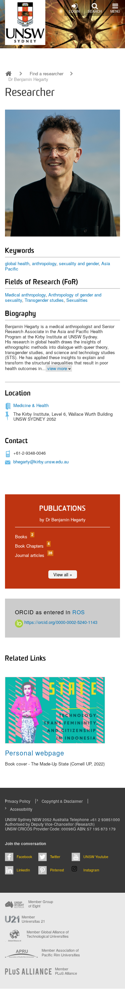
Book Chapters (32, 546)
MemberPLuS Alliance (66, 971)
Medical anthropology (25, 294)
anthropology (44, 263)
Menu (115, 11)
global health (17, 263)
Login (74, 11)
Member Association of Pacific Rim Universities (61, 952)
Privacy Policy (17, 801)
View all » (62, 574)
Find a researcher (46, 73)
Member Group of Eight (40, 903)
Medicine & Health (31, 405)
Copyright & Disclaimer (62, 801)
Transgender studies (44, 300)
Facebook (24, 856)
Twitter (55, 856)
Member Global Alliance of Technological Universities (48, 934)
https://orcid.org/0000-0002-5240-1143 (60, 622)
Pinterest (57, 869)
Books (24, 536)
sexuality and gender (79, 263)
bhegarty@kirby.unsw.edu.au (41, 461)
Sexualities (77, 300)
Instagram (91, 869)
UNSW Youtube (95, 856)
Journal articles (33, 555)
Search (95, 11)
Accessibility (21, 809)
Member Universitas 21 (33, 919)
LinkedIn (23, 869)
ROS (78, 612)
